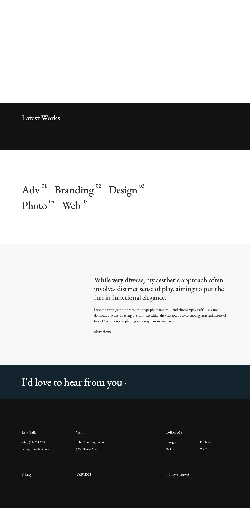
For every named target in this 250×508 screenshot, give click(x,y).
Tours (212, 9)
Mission (176, 9)
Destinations (194, 9)
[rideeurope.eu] (20, 8)
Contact (239, 9)
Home (162, 9)
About (225, 9)
